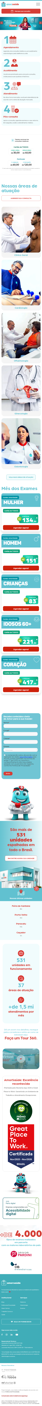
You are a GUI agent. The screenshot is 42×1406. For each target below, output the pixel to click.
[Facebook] (2, 1335)
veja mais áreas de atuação (21, 477)
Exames (22, 1308)
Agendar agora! (21, 527)
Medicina (23, 1302)
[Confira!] (21, 1146)
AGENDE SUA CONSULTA (21, 198)
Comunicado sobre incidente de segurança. (14, 1395)
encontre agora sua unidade (21, 858)
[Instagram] (7, 1335)
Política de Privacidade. (12, 1391)
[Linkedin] (12, 1335)
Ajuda (3, 1314)
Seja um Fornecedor (22, 1322)
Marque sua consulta (22, 11)
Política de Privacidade (8, 1305)
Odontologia (24, 1305)
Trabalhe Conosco (7, 1311)
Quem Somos (5, 1308)
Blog (2, 1302)
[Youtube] (17, 1335)
